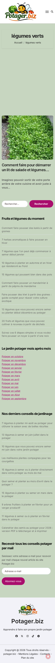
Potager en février (12, 371)
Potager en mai (10, 383)
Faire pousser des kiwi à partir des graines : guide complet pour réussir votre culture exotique (26, 297)
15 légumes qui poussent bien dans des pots (27, 274)
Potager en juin (10, 387)
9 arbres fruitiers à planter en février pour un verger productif (27, 506)
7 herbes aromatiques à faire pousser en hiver (25, 241)
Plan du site (27, 657)
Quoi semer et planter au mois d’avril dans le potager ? (27, 483)
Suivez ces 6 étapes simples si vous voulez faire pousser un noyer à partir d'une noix (26, 334)
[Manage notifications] (48, 656)
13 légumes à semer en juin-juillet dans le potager (25, 436)
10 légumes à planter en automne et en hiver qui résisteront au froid (27, 264)
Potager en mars (11, 375)
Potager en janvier (12, 367)
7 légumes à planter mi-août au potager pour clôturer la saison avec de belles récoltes (27, 425)
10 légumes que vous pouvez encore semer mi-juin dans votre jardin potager (26, 448)
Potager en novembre (14, 360)
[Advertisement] (27, 82)
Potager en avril (10, 379)
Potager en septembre (14, 398)
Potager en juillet (11, 390)
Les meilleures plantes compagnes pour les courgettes (26, 460)
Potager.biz (27, 621)
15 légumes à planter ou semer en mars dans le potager (27, 494)
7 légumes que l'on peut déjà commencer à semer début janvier (26, 253)
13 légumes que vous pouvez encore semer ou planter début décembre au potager (26, 311)
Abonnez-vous (13, 581)
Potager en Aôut (11, 394)
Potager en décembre (14, 364)
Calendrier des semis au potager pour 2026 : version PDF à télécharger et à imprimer (27, 529)
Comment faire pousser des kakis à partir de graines (27, 229)
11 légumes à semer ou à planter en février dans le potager (26, 518)
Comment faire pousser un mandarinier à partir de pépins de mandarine (25, 284)
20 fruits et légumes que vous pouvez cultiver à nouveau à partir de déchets (23, 323)
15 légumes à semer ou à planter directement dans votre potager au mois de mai (27, 471)
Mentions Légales (28, 653)
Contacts (45, 653)
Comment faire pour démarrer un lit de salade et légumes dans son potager (26, 170)
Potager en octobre (12, 356)
